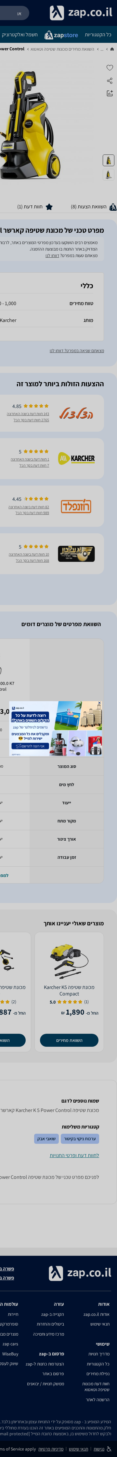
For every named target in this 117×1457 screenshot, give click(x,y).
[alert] (58, 728)
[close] (99, 702)
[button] (99, 702)
